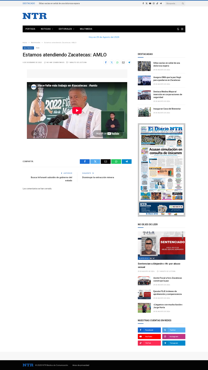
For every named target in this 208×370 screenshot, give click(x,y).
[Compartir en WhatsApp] (117, 62)
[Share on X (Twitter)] (111, 62)
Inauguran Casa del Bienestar (167, 109)
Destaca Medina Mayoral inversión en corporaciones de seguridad (167, 94)
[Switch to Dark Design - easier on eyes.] (178, 29)
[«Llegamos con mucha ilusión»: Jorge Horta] (144, 308)
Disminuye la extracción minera (98, 177)
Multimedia (86, 29)
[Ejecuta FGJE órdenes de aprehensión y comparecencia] (144, 294)
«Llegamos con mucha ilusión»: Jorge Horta (168, 306)
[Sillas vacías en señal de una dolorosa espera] (144, 66)
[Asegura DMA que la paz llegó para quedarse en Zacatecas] (144, 80)
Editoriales (65, 29)
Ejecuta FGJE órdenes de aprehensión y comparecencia (167, 292)
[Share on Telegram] (129, 62)
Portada (30, 29)
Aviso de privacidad (80, 365)
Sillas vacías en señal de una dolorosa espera (59, 3)
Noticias (46, 29)
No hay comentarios (55, 62)
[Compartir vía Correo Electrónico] (123, 62)
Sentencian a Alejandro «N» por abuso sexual (159, 265)
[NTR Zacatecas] (35, 15)
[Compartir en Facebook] (105, 62)
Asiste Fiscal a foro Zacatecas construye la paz (167, 279)
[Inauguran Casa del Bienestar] (144, 112)
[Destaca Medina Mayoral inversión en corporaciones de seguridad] (144, 95)
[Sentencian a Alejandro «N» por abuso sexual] (161, 245)
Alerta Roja (144, 258)
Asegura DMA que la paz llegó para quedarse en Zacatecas (167, 78)
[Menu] (182, 29)
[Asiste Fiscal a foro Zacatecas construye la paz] (144, 281)
